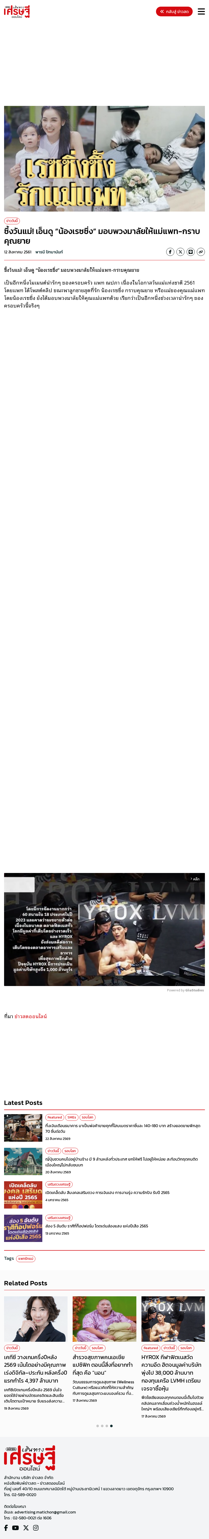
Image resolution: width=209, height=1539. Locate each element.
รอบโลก (87, 1117)
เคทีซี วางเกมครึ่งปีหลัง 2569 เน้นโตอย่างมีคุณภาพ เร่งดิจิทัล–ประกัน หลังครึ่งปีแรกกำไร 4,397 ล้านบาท (35, 1369)
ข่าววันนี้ (12, 221)
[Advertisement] (106, 63)
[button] (97, 1426)
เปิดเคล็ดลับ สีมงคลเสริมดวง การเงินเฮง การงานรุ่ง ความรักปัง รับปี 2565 (107, 1192)
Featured (55, 1117)
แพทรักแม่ (25, 1258)
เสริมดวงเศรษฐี (59, 1184)
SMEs (72, 1117)
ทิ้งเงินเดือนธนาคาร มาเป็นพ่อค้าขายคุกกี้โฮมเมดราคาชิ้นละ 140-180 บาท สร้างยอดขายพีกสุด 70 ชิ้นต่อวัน (122, 1128)
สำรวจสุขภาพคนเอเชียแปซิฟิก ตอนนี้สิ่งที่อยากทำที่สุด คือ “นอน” (103, 1365)
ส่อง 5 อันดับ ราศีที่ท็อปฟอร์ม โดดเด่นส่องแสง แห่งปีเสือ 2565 (96, 1226)
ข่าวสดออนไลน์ (31, 1016)
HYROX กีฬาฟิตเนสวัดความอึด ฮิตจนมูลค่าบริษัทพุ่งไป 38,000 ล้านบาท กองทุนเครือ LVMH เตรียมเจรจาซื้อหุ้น (171, 1373)
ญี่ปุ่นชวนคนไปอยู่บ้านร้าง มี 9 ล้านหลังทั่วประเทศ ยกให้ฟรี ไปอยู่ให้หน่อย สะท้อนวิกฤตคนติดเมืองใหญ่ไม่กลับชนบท (121, 1162)
